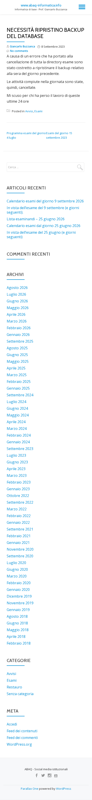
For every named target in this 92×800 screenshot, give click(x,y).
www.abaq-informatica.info (41, 5)
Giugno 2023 (17, 462)
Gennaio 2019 (18, 609)
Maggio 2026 (18, 307)
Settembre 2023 (20, 448)
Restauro (14, 687)
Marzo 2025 (17, 374)
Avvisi (29, 111)
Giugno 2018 (17, 623)
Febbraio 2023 (19, 482)
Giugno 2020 (17, 569)
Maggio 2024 (18, 415)
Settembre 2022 (20, 502)
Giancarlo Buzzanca (22, 46)
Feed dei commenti (22, 737)
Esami (38, 111)
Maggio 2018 (18, 629)
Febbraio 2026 (19, 327)
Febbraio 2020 (19, 582)
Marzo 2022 (17, 509)
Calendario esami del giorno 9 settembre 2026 (45, 201)
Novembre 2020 (20, 549)
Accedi (12, 724)
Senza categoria (20, 693)
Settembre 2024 (20, 395)
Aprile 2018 (16, 636)
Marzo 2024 (17, 428)
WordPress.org (19, 744)
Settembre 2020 (20, 556)
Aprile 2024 (16, 421)
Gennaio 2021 (18, 542)
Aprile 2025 (16, 368)
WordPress (63, 789)
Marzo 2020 (17, 576)
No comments (19, 51)
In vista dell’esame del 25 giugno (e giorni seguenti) (41, 234)
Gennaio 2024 (18, 441)
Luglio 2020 (16, 562)
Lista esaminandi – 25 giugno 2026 (36, 218)
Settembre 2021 (20, 529)
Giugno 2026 (17, 301)
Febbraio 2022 (19, 515)
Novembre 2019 (20, 603)
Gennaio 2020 (18, 589)
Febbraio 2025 (19, 381)
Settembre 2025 (20, 341)
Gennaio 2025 (18, 388)
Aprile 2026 (16, 314)
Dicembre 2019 (19, 596)
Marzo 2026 (17, 321)
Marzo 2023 (17, 475)
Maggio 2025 (18, 361)
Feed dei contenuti (22, 730)
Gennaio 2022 (18, 522)
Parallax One (30, 789)
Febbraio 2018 (19, 643)
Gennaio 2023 (18, 488)
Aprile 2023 (16, 468)
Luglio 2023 (16, 455)
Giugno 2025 (17, 354)
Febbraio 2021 (19, 535)
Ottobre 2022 (18, 495)
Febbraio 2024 (19, 435)
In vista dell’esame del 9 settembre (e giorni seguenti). (43, 210)
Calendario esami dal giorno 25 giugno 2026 (43, 225)
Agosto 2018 (17, 616)
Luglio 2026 (16, 294)
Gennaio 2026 (18, 334)
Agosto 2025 (17, 348)
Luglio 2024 (16, 401)
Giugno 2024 (17, 408)
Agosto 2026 (17, 287)
